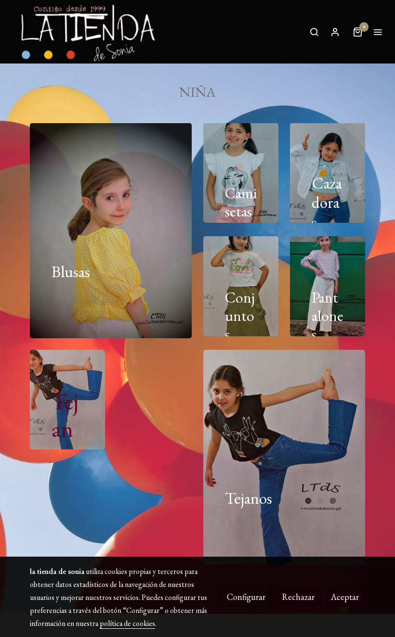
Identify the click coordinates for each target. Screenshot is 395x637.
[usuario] (335, 32)
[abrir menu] (377, 32)
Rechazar (298, 596)
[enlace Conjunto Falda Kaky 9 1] (253, 285)
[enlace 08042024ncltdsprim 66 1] (296, 455)
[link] (87, 32)
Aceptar (345, 596)
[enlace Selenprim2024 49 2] (253, 171)
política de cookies (127, 623)
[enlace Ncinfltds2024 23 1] (339, 285)
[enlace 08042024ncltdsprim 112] (339, 171)
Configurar (246, 596)
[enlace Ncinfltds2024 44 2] (123, 229)
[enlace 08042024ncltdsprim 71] (79, 398)
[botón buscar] (314, 32)
